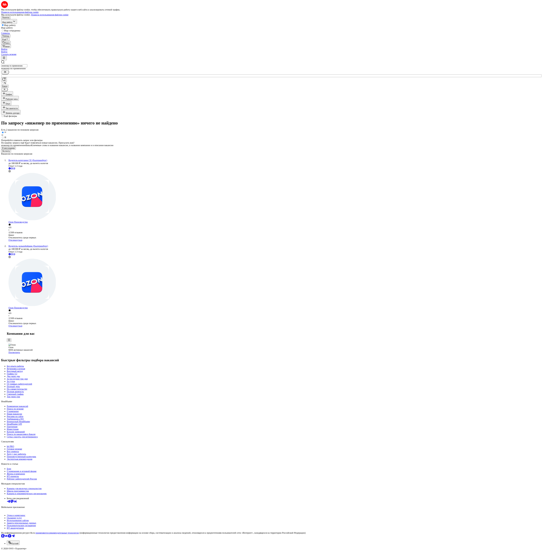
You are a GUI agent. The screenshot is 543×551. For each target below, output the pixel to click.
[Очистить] (5, 72)
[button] (4, 49)
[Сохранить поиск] (4, 79)
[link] (6, 43)
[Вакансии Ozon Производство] (274, 197)
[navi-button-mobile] (4, 58)
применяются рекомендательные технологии (57, 533)
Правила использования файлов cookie (49, 15)
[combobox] (14, 65)
